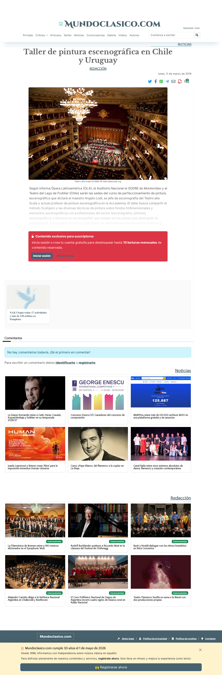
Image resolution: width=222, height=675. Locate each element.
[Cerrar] (200, 650)
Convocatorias (96, 35)
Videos (122, 35)
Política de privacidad (155, 638)
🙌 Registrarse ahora (111, 667)
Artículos (55, 35)
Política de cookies (186, 638)
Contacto (210, 638)
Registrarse (188, 28)
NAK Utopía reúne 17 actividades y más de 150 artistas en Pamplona (28, 316)
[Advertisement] (111, 7)
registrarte (87, 363)
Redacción (98, 69)
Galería (111, 35)
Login (197, 28)
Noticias (79, 35)
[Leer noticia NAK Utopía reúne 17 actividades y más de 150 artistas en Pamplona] (28, 297)
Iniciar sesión (42, 255)
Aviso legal (127, 638)
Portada (28, 35)
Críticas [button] (40, 35)
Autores (134, 35)
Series (67, 35)
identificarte (65, 363)
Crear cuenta (65, 255)
